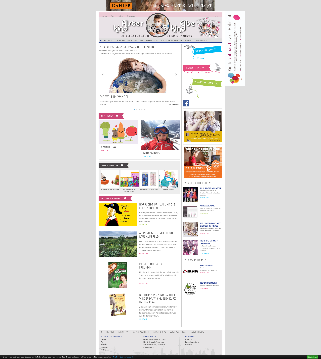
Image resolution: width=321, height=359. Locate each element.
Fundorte (120, 16)
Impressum (188, 339)
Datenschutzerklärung (192, 342)
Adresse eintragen (148, 347)
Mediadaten (131, 16)
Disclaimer (188, 344)
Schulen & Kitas (152, 40)
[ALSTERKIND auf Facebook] (186, 103)
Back (103, 74)
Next (176, 74)
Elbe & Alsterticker (178, 332)
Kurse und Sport (202, 69)
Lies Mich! (108, 40)
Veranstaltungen (202, 53)
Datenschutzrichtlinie (127, 357)
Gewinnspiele (201, 40)
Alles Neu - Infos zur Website (140, 22)
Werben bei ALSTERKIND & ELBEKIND (154, 339)
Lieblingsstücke (187, 40)
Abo (112, 16)
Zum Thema (105, 151)
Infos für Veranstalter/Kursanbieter (154, 342)
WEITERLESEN (143, 225)
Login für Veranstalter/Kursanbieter (154, 344)
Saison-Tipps (120, 40)
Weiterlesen (174, 102)
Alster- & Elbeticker (169, 40)
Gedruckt (104, 16)
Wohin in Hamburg (202, 87)
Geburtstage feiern (135, 40)
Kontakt (217, 16)
